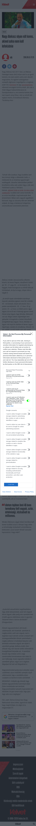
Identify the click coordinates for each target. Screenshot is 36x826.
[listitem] (18, 370)
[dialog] (18, 413)
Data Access (18, 492)
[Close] (32, 334)
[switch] (28, 375)
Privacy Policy (29, 492)
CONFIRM (11, 484)
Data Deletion (6, 492)
